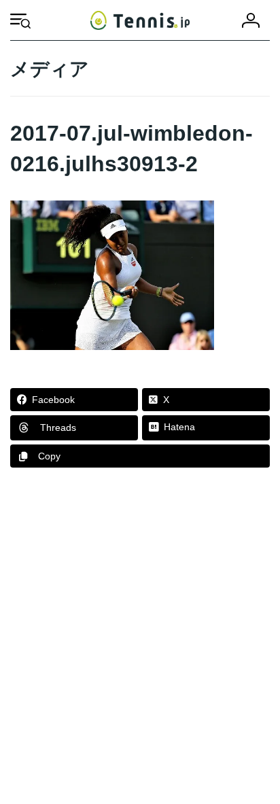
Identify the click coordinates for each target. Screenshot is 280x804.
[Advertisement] (140, 642)
